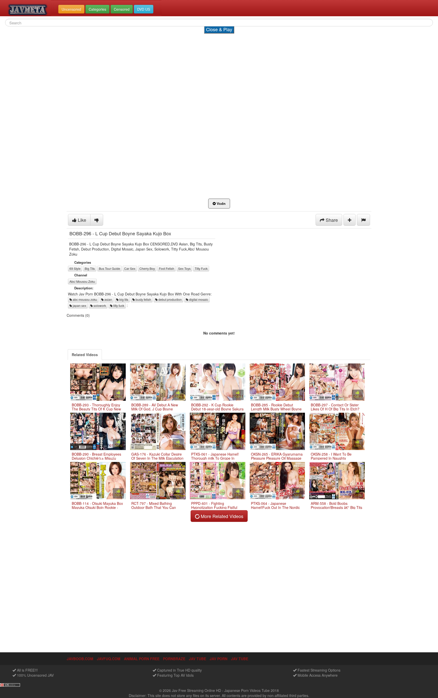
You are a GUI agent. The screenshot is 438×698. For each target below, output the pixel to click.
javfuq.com (108, 658)
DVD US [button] (143, 9)
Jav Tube (239, 658)
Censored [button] (122, 9)
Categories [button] (97, 9)
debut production (170, 299)
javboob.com (80, 658)
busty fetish (143, 299)
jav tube (197, 658)
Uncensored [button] (71, 9)
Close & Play (219, 29)
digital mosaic (198, 299)
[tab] (85, 354)
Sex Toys (184, 268)
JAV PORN (218, 658)
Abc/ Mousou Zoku (82, 281)
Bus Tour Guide (109, 268)
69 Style (75, 268)
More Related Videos (221, 516)
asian (108, 299)
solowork (99, 305)
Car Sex (129, 268)
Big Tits (90, 268)
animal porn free (141, 658)
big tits (123, 299)
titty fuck (118, 305)
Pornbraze (174, 658)
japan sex (79, 305)
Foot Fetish (166, 268)
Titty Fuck (201, 268)
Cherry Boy (147, 268)
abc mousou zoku (84, 299)
